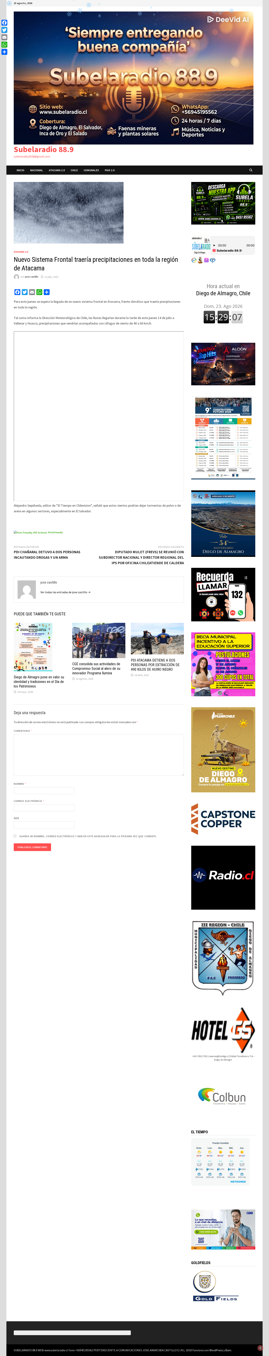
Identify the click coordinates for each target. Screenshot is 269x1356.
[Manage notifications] (260, 1348)
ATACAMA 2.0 (57, 170)
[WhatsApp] (4, 44)
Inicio (20, 170)
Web (16, 818)
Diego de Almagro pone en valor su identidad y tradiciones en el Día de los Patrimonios (39, 681)
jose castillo (31, 276)
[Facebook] (4, 22)
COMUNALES (91, 170)
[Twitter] (4, 30)
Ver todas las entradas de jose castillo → (65, 592)
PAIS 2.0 (110, 170)
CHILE (74, 170)
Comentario (23, 730)
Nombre (20, 783)
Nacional (36, 170)
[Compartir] (4, 52)
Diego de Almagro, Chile (223, 290)
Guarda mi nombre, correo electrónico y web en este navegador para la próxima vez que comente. (88, 836)
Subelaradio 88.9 (44, 149)
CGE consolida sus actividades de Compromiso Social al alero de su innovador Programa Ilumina (96, 668)
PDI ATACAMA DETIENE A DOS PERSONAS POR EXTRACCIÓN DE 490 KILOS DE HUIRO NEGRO (155, 665)
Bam (228, 1350)
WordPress (216, 1350)
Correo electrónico (29, 801)
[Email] (4, 37)
